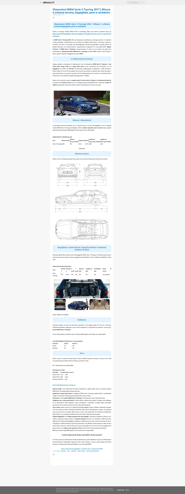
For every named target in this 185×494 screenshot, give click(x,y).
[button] (53, 18)
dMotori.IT (48, 2)
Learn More (120, 490)
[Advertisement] (82, 477)
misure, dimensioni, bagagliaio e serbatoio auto (76, 449)
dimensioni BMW (97, 449)
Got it (127, 490)
